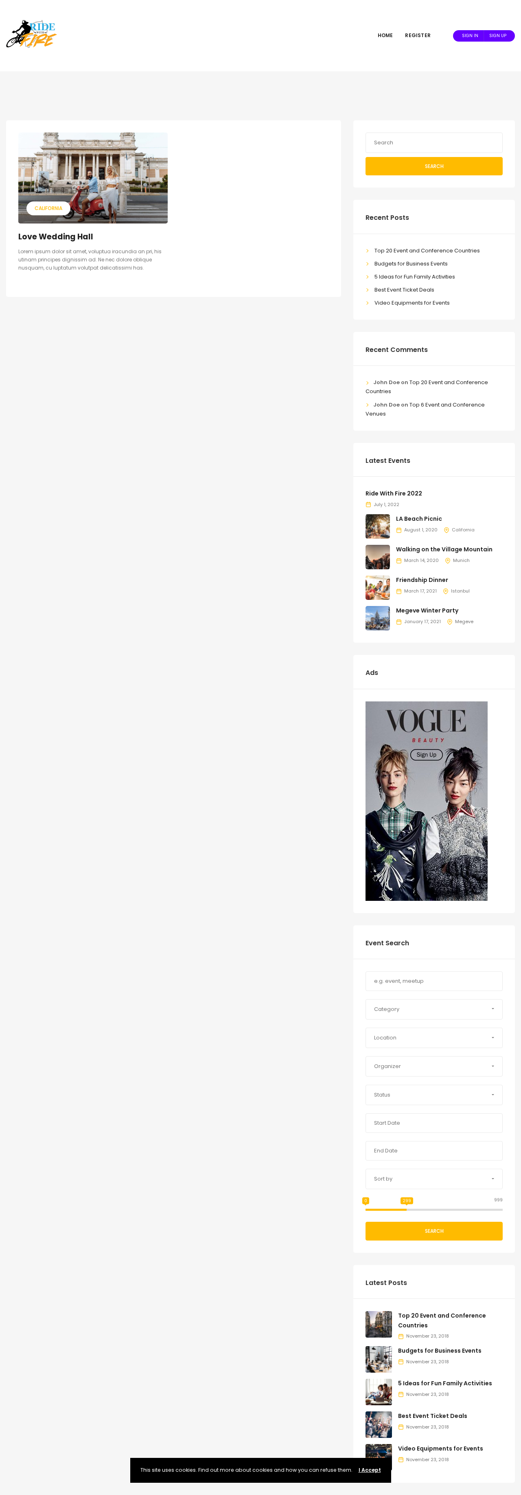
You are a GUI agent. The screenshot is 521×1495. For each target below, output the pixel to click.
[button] (434, 1009)
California (48, 208)
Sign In (470, 35)
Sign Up (497, 35)
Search (434, 166)
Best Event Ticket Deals (404, 290)
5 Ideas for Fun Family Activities (414, 277)
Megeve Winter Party (427, 610)
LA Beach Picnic (419, 519)
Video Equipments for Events (412, 303)
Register (418, 35)
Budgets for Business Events (411, 264)
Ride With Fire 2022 (394, 493)
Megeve (464, 621)
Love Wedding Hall (55, 236)
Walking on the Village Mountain (444, 549)
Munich (461, 560)
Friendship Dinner (422, 580)
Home (385, 35)
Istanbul (460, 591)
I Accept (370, 1469)
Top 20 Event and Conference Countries (427, 250)
